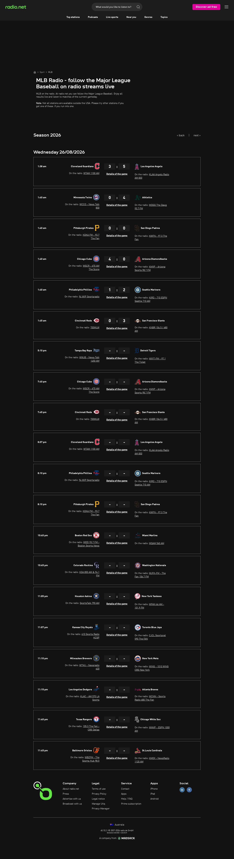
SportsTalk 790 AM (89, 603)
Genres (148, 17)
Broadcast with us (72, 804)
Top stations (73, 17)
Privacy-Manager (101, 808)
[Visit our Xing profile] (189, 790)
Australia (119, 825)
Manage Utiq (98, 804)
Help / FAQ (126, 799)
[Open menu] (226, 7)
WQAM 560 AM (156, 543)
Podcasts (93, 17)
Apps (123, 794)
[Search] (138, 7)
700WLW (94, 327)
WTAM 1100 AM (91, 173)
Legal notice (98, 799)
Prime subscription (131, 804)
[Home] (34, 72)
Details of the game (116, 174)
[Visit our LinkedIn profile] (182, 790)
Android (154, 799)
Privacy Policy (99, 794)
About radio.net (71, 789)
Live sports (112, 17)
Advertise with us (72, 799)
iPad (152, 794)
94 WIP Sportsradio (89, 296)
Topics (164, 17)
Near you (131, 17)
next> (197, 135)
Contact (125, 789)
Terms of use (99, 789)
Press (66, 794)
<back (180, 135)
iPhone (154, 789)
